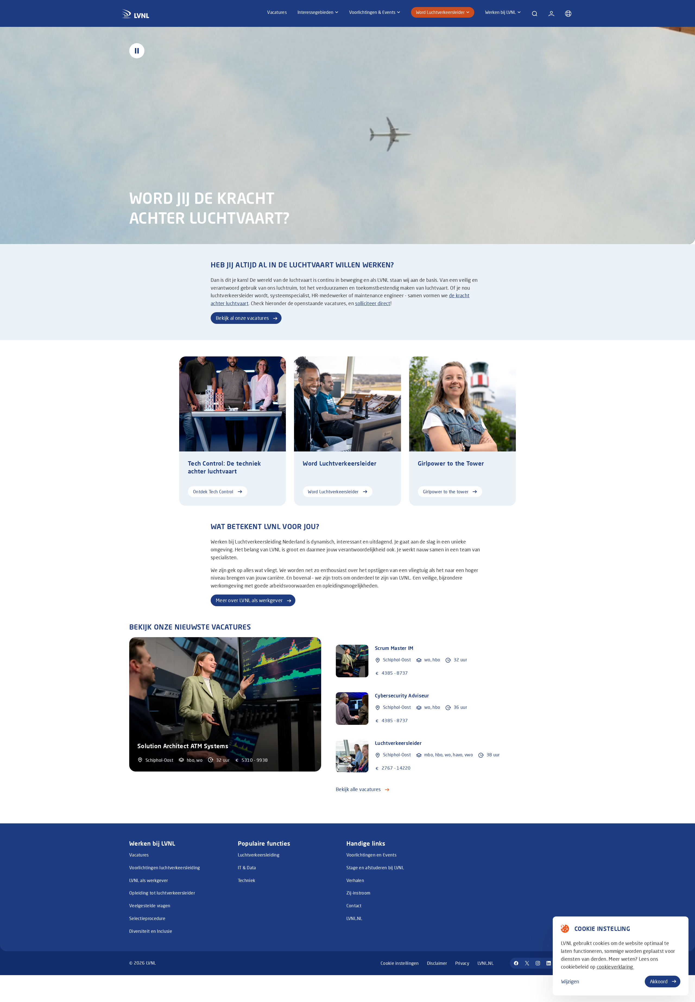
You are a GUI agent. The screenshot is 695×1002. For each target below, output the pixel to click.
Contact (354, 905)
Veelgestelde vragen (149, 905)
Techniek (246, 880)
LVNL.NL (354, 918)
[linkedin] (548, 963)
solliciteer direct (372, 303)
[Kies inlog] (551, 13)
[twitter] (527, 963)
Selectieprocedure (147, 918)
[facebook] (516, 963)
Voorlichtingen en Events (371, 854)
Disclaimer (437, 963)
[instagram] (538, 963)
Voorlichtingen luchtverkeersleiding (164, 867)
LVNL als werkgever (148, 880)
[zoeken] (534, 13)
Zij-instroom (358, 892)
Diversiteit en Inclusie (150, 931)
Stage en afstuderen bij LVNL (375, 867)
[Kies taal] (568, 13)
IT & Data (247, 867)
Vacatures (139, 854)
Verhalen (355, 880)
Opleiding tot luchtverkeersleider (162, 892)
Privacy (462, 963)
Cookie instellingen (400, 963)
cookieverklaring (615, 967)
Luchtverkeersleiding (258, 854)
